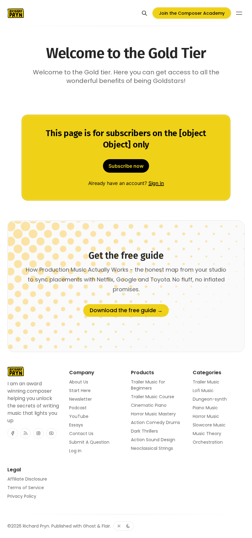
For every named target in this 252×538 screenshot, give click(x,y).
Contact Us (81, 433)
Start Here (80, 390)
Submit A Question (89, 442)
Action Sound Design (153, 440)
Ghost (89, 526)
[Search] (144, 13)
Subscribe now (126, 166)
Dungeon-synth (210, 399)
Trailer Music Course (152, 397)
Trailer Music (206, 382)
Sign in (156, 183)
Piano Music (205, 408)
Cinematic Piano (149, 405)
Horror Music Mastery (153, 414)
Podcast (78, 408)
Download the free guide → (126, 310)
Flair (106, 526)
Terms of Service (25, 488)
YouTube (79, 416)
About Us (78, 382)
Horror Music (206, 416)
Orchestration (208, 442)
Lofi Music (203, 390)
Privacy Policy (21, 496)
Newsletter (80, 399)
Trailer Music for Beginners (148, 385)
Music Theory (207, 433)
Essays (76, 425)
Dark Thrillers (144, 431)
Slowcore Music (209, 425)
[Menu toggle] (239, 13)
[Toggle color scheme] (123, 526)
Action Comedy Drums (155, 422)
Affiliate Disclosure (27, 479)
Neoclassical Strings (152, 448)
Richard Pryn (36, 526)
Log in (75, 451)
